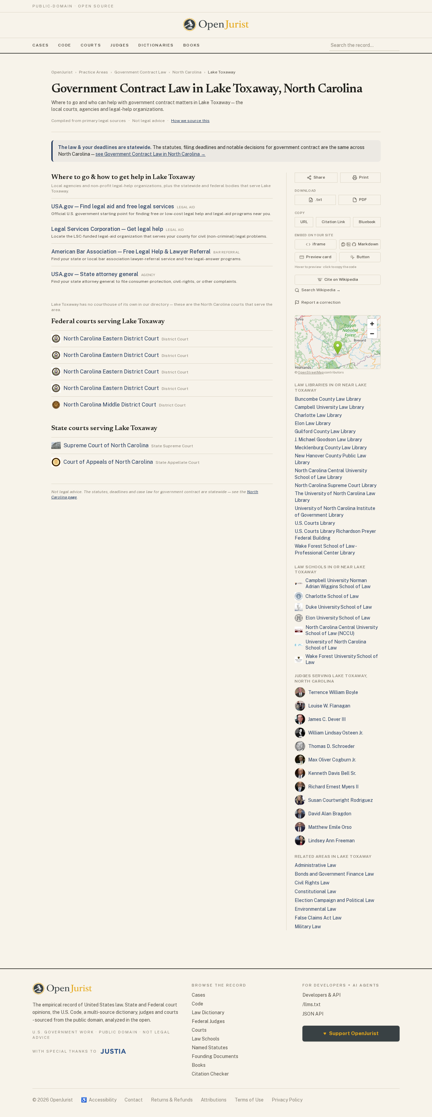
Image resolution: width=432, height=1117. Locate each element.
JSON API (312, 1014)
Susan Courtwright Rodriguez (340, 800)
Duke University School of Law (338, 607)
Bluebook (367, 222)
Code (64, 45)
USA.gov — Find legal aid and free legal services (112, 206)
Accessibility (98, 1100)
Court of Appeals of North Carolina (108, 462)
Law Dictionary (208, 1012)
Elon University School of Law (337, 618)
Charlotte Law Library (318, 415)
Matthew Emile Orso (330, 827)
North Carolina (186, 72)
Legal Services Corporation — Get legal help (107, 229)
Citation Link (333, 222)
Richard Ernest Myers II (333, 786)
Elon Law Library (312, 423)
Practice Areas (93, 72)
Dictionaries (155, 45)
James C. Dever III (327, 719)
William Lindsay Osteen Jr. (335, 732)
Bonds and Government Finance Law (334, 874)
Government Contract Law (140, 72)
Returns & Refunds (172, 1100)
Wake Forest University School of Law (341, 659)
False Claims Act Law (318, 917)
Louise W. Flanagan (329, 705)
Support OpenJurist (351, 1033)
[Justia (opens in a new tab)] (113, 1051)
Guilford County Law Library (325, 431)
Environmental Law (315, 909)
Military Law (308, 926)
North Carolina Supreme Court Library (335, 485)
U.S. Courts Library (315, 523)
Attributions (213, 1100)
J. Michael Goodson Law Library (328, 439)
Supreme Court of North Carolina (105, 445)
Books (191, 45)
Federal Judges (208, 1021)
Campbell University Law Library (329, 407)
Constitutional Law (315, 891)
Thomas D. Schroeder (331, 746)
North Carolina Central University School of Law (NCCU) (341, 630)
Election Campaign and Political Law (334, 900)
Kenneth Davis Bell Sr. (332, 773)
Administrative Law (315, 865)
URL (304, 222)
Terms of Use (249, 1100)
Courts (91, 45)
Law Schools (205, 1038)
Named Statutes (210, 1047)
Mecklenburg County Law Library (331, 447)
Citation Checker (210, 1074)
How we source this (190, 120)
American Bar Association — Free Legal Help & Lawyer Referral (131, 251)
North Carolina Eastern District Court (111, 338)
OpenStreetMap (311, 372)
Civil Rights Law (312, 882)
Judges (119, 45)
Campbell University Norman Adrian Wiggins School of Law (338, 583)
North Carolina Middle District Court (109, 404)
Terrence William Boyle (333, 692)
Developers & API (321, 995)
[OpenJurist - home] (216, 24)
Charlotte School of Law (332, 596)
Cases (40, 45)
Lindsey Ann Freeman (331, 840)
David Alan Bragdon (329, 813)
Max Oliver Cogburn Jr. (332, 759)
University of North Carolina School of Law (335, 645)
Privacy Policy (287, 1100)
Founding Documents (215, 1056)
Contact (134, 1100)
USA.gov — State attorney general (94, 274)
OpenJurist (62, 72)
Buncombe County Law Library (328, 399)
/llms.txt (311, 1004)
